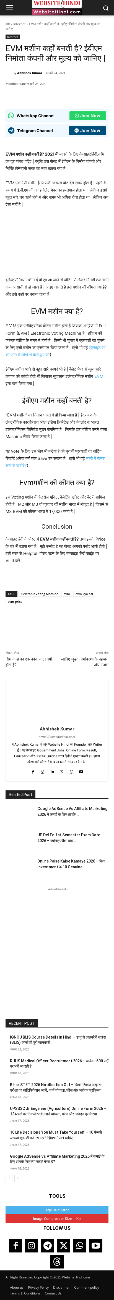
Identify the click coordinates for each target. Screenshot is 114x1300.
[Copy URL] (66, 95)
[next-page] (17, 1178)
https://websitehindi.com (57, 737)
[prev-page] (9, 1178)
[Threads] (57, 1261)
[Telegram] (47, 1245)
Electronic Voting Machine (39, 594)
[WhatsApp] (28, 95)
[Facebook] (41, 95)
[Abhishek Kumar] (9, 73)
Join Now (90, 115)
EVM (98, 376)
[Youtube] (81, 771)
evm (67, 594)
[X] (53, 95)
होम (8, 24)
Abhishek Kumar (29, 73)
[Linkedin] (52, 771)
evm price (15, 601)
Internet (19, 24)
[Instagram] (42, 771)
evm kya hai (84, 594)
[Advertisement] (57, 949)
